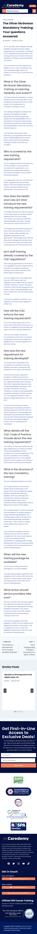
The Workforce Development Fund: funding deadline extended (9, 647)
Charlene (7, 41)
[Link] (28, 863)
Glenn (8, 681)
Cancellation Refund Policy (12, 930)
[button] (34, 11)
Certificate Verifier (25, 928)
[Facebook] (8, 863)
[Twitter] (13, 863)
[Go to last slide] (5, 691)
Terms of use (26, 926)
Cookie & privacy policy (11, 928)
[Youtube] (23, 863)
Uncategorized (8, 19)
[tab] (14, 711)
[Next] (32, 691)
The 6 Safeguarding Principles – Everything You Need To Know (29, 648)
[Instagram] (18, 863)
